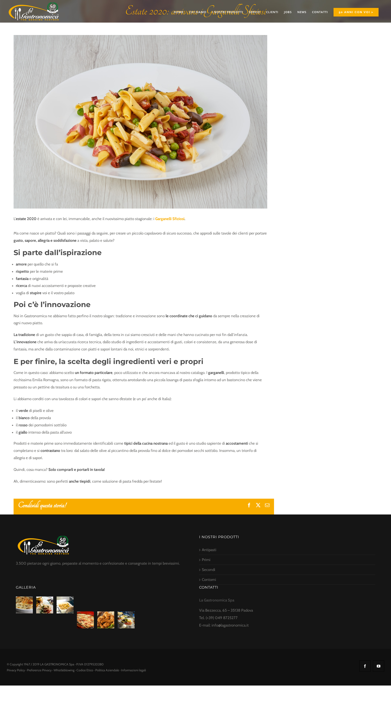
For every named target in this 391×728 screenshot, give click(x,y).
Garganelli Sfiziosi (169, 218)
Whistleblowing (64, 670)
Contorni (209, 579)
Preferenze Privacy (39, 670)
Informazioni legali (133, 670)
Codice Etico (84, 670)
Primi (206, 559)
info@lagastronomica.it (230, 625)
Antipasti (209, 549)
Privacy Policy (16, 670)
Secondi (208, 569)
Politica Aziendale (107, 670)
